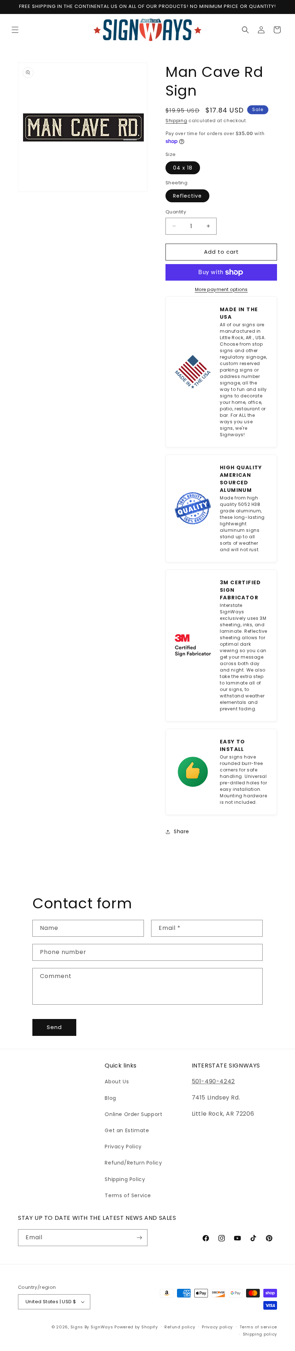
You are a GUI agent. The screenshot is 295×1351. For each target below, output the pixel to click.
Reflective (187, 195)
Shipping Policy (125, 1179)
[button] (15, 30)
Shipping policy (260, 1334)
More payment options (221, 289)
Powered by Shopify (136, 1327)
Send (54, 1027)
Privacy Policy (123, 1146)
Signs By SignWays (92, 1327)
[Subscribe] (139, 1237)
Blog (110, 1098)
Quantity (175, 211)
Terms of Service (128, 1195)
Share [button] (181, 831)
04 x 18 (182, 167)
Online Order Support (133, 1114)
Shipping (176, 120)
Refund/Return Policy (133, 1162)
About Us (117, 1081)
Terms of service (258, 1327)
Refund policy (179, 1327)
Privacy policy (217, 1327)
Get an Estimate (127, 1130)
